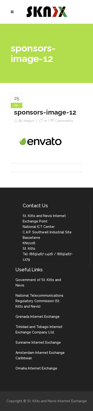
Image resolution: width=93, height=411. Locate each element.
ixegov (29, 121)
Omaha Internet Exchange (36, 368)
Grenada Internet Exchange (38, 317)
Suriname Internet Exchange (38, 342)
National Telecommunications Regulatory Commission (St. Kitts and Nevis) (39, 301)
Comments (64, 121)
